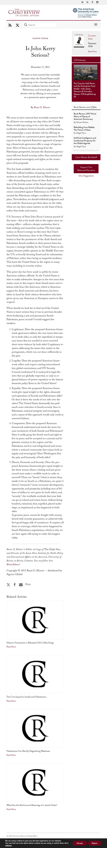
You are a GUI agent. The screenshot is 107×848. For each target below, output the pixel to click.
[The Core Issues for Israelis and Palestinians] (35, 674)
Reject (94, 843)
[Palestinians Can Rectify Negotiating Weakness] (35, 728)
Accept (80, 843)
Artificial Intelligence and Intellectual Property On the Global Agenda (85, 140)
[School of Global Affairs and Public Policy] (86, 16)
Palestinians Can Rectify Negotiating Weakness (28, 751)
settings (8, 845)
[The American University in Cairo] (86, 10)
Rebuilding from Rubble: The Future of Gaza (84, 128)
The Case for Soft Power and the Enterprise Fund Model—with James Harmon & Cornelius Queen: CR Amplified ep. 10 (85, 90)
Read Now (92, 51)
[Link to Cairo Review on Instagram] (97, 2)
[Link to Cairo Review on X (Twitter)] (87, 2)
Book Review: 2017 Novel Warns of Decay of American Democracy (85, 116)
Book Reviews (80, 107)
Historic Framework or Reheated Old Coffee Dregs (30, 642)
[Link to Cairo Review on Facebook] (92, 2)
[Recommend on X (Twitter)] (8, 585)
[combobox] (40, 24)
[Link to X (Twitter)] (17, 25)
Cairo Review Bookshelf (86, 157)
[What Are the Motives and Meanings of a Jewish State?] (35, 782)
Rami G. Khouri (42, 108)
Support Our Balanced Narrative (86, 168)
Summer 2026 (92, 45)
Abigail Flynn (81, 132)
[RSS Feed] (82, 2)
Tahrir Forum (40, 38)
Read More (11, 646)
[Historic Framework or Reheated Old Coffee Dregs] (35, 620)
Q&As (94, 107)
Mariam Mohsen (82, 122)
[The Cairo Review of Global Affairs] (24, 13)
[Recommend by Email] (21, 585)
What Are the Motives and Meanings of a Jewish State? (32, 805)
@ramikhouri (13, 565)
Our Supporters (86, 176)
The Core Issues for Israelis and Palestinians (26, 696)
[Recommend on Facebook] (14, 585)
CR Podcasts (80, 60)
